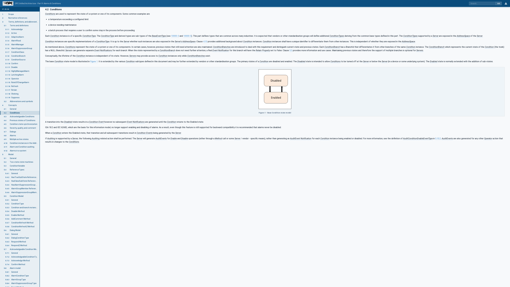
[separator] (39, 147)
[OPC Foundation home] (8, 3)
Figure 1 (94, 61)
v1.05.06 (5, 9)
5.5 (291, 50)
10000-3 (175, 36)
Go (498, 4)
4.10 (205, 41)
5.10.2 (438, 138)
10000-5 (187, 36)
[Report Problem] (505, 3)
